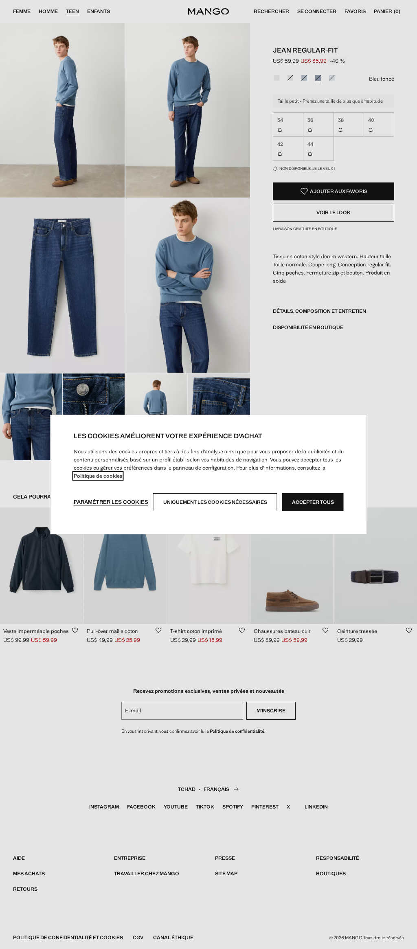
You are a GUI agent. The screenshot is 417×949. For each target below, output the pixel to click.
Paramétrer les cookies (111, 502)
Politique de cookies (98, 475)
